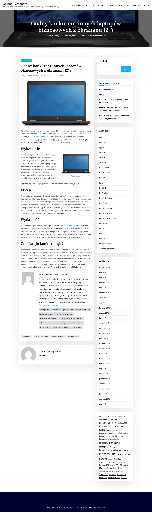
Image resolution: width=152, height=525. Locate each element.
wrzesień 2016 (104, 343)
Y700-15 (124, 477)
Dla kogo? (137, 5)
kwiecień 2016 (104, 358)
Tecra (121, 471)
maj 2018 (102, 277)
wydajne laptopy (114, 477)
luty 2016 (102, 368)
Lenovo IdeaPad (105, 208)
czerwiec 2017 (104, 298)
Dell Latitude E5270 (36, 137)
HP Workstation (105, 198)
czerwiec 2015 (104, 399)
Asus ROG (103, 163)
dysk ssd (113, 419)
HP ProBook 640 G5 (107, 89)
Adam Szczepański (31, 76)
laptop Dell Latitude (58, 336)
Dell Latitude (26, 60)
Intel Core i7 (119, 426)
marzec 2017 (104, 313)
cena (114, 416)
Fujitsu (101, 183)
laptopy (120, 436)
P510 (109, 471)
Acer (101, 137)
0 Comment (61, 76)
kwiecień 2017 (104, 308)
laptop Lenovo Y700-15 (108, 436)
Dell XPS (102, 178)
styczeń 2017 (104, 323)
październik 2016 (105, 338)
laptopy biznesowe (110, 442)
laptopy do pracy (105, 450)
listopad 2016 (104, 333)
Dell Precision (104, 173)
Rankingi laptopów (14, 3)
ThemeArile (100, 507)
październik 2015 (105, 379)
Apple (101, 147)
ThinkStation (112, 474)
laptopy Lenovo (123, 454)
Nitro (120, 468)
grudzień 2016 (104, 328)
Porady (110, 5)
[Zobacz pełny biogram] (59, 305)
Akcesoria (103, 142)
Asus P (109, 416)
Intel (111, 426)
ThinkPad (103, 474)
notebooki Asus (103, 471)
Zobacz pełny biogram (49, 305)
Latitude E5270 (73, 336)
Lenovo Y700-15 (116, 465)
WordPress (75, 507)
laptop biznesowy (106, 433)
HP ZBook (103, 203)
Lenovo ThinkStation (107, 218)
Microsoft (103, 223)
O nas (146, 5)
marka (125, 465)
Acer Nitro (103, 416)
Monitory (103, 228)
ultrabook (103, 477)
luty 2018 (102, 288)
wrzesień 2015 (104, 384)
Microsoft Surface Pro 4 (108, 468)
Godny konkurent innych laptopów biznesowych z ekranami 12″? (80, 36)
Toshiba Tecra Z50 (121, 474)
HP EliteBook (104, 188)
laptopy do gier (116, 447)
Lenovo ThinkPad (106, 213)
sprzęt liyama (115, 471)
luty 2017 (102, 318)
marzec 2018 (104, 282)
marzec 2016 (104, 363)
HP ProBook (104, 193)
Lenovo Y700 (104, 465)
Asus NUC (103, 157)
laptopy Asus (104, 439)
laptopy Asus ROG (115, 439)
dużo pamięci (104, 419)
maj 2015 (102, 404)
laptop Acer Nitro (113, 430)
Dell (87, 5)
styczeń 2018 (104, 293)
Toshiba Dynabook (106, 249)
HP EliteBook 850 (120, 423)
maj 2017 (102, 303)
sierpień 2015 (104, 389)
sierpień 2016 (104, 348)
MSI (100, 233)
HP (94, 5)
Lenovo (101, 5)
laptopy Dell (105, 446)
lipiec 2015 (103, 394)
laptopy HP (107, 454)
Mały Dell (102, 95)
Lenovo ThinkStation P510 (118, 462)
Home (48, 36)
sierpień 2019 (104, 267)
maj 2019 (102, 272)
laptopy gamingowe (120, 450)
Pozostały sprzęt (123, 5)
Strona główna (77, 5)
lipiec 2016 (103, 353)
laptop (102, 429)
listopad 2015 (104, 374)
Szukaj (103, 61)
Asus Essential (104, 152)
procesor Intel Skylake (70, 226)
